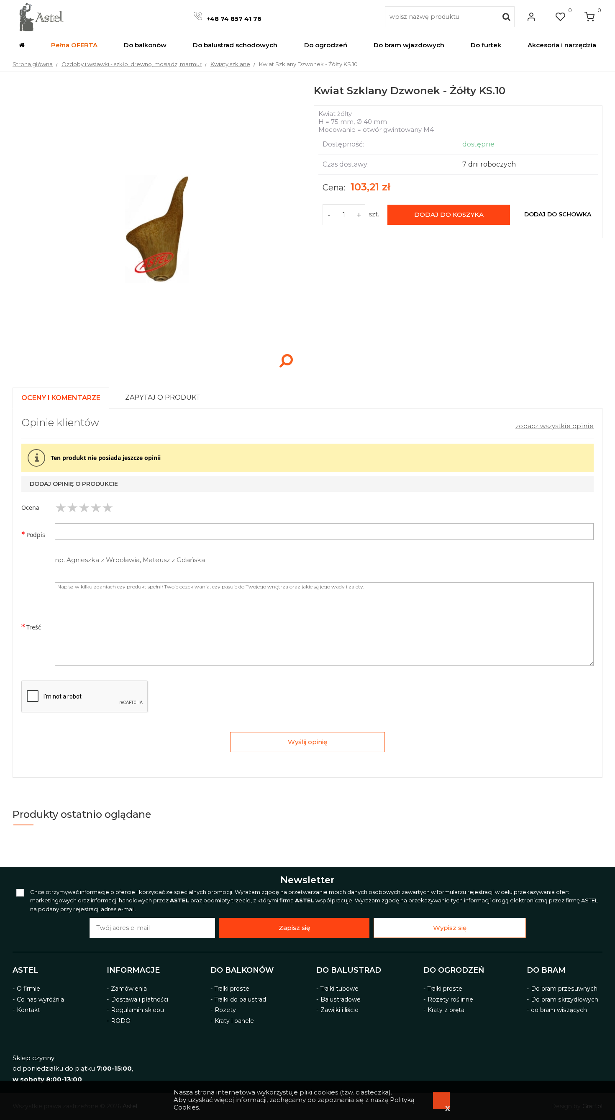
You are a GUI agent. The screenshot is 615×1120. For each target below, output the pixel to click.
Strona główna (33, 64)
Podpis (35, 535)
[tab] (65, 395)
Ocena (30, 507)
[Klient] (531, 16)
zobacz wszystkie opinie (554, 426)
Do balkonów (242, 970)
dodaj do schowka (557, 214)
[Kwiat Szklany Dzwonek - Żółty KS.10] (157, 371)
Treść (33, 627)
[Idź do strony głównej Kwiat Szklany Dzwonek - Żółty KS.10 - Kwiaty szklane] (41, 16)
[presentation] (61, 398)
